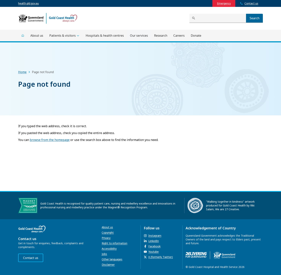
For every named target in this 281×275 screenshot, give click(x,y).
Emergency (224, 3)
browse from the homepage (50, 140)
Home (22, 72)
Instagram (154, 235)
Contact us (30, 258)
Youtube (153, 251)
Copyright (108, 232)
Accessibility (109, 248)
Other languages (112, 259)
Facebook (154, 246)
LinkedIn (153, 241)
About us (107, 227)
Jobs (104, 254)
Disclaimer (108, 264)
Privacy (106, 238)
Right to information (114, 243)
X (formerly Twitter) (160, 257)
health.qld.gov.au (28, 3)
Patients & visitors (62, 35)
